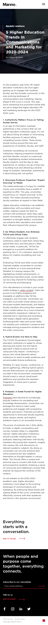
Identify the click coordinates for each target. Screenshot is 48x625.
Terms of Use (8, 619)
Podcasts (7, 398)
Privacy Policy (20, 619)
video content (26, 290)
